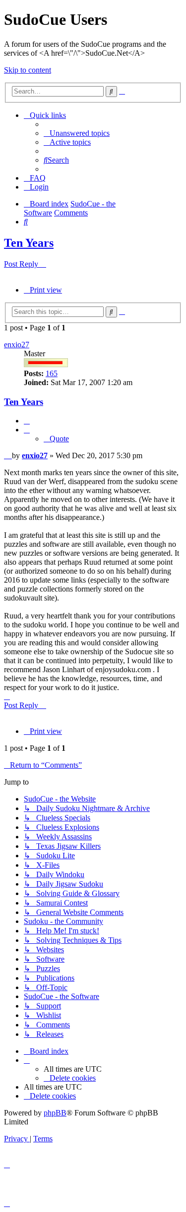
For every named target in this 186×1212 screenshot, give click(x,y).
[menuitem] (77, 133)
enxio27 (16, 344)
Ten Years (29, 242)
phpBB (55, 1113)
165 (52, 373)
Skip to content (27, 70)
